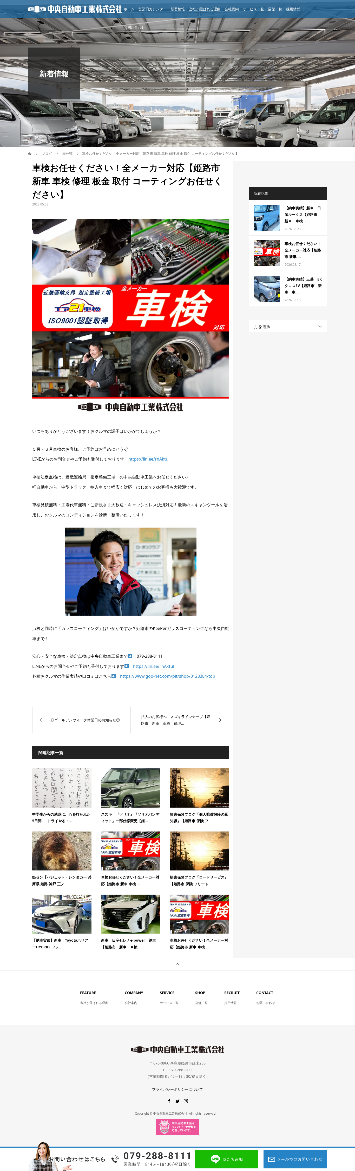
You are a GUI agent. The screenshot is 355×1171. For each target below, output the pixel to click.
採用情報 (293, 8)
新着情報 (178, 8)
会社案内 (232, 8)
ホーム (129, 8)
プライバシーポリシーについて (177, 1089)
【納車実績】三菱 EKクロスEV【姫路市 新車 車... (303, 286)
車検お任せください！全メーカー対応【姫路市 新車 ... (303, 250)
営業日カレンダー (153, 8)
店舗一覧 (275, 8)
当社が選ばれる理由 (205, 8)
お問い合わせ (134, 27)
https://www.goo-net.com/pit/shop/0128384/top (167, 676)
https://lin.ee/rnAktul (148, 459)
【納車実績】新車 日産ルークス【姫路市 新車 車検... (303, 214)
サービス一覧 (253, 8)
